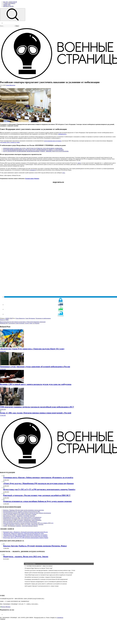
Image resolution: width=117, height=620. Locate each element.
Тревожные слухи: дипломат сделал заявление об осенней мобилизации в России (35, 367)
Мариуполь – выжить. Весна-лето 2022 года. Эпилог (25, 556)
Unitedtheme (60, 617)
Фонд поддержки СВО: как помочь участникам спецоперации (20, 521)
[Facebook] (3, 614)
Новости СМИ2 (4, 319)
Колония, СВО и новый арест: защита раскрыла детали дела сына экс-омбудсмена (35, 384)
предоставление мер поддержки (52, 141)
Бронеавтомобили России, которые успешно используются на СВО (21, 511)
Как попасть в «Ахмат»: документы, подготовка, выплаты (19, 515)
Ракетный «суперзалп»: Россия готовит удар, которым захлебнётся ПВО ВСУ (37, 495)
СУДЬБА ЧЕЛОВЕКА (9, 3)
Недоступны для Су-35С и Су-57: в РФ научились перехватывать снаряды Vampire (39, 489)
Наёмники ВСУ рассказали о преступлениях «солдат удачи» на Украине (19, 323)
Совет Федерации (30, 318)
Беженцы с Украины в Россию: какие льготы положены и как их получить (23, 510)
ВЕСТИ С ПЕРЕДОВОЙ (10, 2)
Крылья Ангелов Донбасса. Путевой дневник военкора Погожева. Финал (35, 546)
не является (33, 170)
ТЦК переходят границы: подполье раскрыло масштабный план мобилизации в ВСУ (37, 407)
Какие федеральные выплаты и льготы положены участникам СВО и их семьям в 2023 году (28, 523)
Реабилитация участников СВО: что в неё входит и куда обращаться (21, 518)
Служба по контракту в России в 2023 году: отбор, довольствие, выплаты (23, 524)
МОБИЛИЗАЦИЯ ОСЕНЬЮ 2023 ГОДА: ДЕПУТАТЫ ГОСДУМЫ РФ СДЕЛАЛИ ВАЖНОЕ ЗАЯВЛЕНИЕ (32, 148)
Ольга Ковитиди (20, 318)
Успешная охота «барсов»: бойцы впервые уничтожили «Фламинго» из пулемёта (38, 477)
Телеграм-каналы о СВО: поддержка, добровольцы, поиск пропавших (22, 520)
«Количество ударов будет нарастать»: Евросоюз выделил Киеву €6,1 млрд (32, 349)
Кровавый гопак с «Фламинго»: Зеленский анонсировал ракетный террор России (25, 532)
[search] (12, 14)
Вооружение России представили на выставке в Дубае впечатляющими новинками (23, 322)
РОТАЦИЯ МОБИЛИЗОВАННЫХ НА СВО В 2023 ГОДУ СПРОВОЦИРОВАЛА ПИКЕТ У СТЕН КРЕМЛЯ (33, 149)
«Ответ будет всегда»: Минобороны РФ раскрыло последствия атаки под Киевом (38, 483)
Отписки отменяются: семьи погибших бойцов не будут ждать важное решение (37, 501)
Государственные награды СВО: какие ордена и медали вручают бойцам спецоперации (27, 513)
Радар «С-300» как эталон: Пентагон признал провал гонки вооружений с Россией (35, 413)
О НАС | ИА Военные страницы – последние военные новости (20, 526)
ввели (79, 163)
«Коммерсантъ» (62, 134)
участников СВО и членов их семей (10, 142)
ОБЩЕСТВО (6, 4)
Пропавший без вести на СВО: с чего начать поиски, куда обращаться (22, 517)
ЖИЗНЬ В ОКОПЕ (8, 6)
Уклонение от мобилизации (43, 318)
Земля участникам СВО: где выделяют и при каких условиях (19, 514)
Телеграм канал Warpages (32, 178)
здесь (63, 172)
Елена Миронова (10, 85)
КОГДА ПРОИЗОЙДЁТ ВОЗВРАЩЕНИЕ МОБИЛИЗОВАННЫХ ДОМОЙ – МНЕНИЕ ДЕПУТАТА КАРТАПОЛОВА (36, 151)
